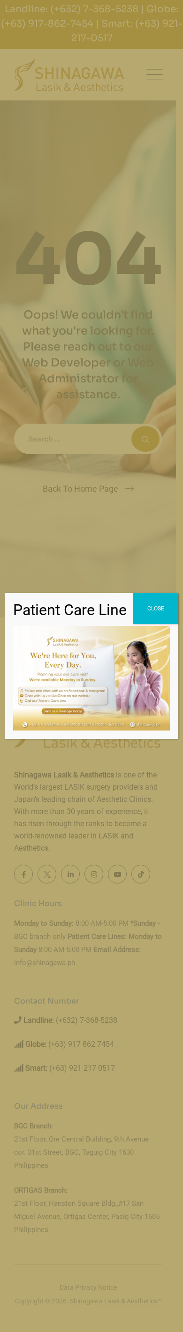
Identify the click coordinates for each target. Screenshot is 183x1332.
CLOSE (155, 608)
